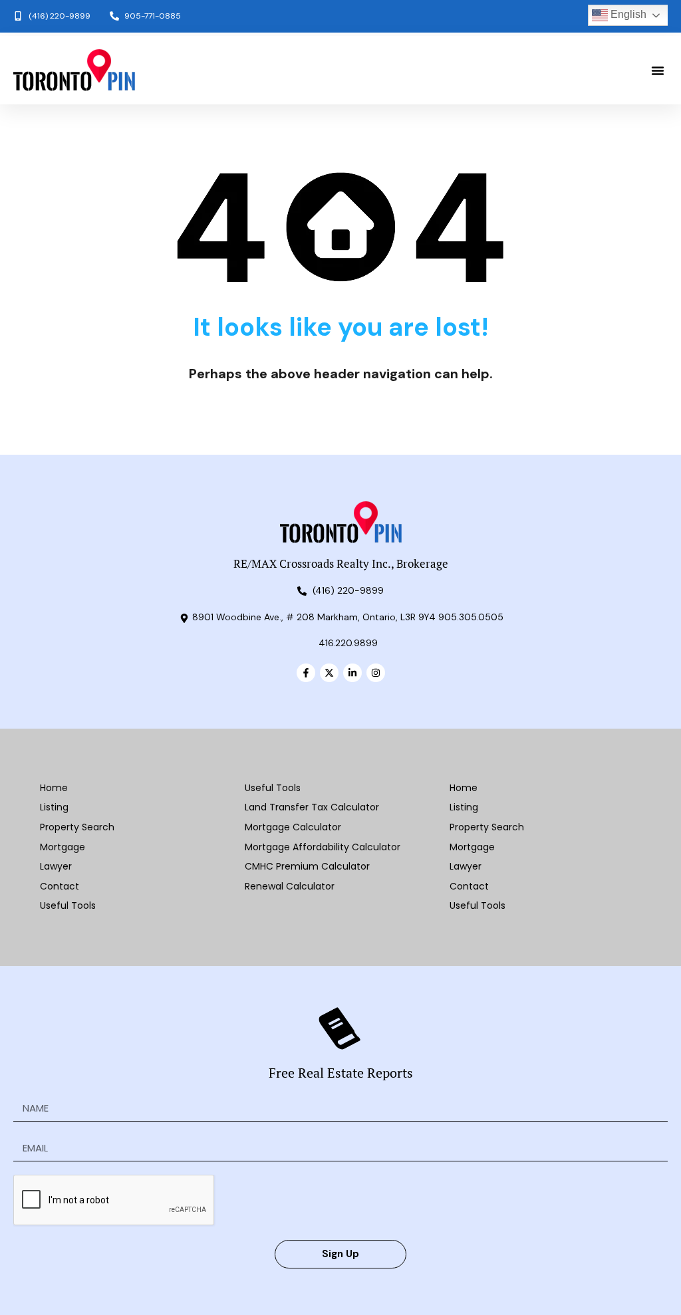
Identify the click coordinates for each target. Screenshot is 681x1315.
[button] (658, 70)
